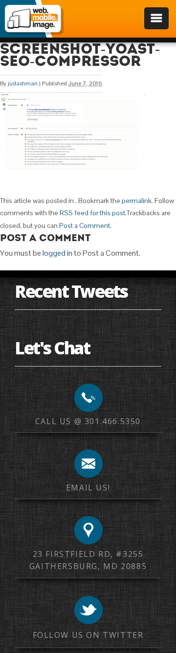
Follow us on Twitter (88, 635)
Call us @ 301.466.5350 (88, 421)
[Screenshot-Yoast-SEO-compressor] (73, 168)
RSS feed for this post (92, 212)
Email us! (88, 487)
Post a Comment (84, 225)
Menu (156, 18)
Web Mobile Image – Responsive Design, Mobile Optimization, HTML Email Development (32, 18)
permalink (137, 200)
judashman (23, 83)
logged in (57, 253)
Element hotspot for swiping (159, 326)
